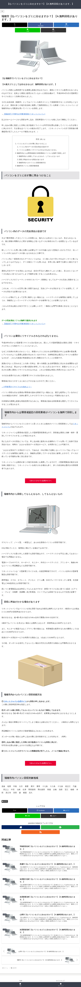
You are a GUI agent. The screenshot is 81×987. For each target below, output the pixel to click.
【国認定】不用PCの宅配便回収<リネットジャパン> (24, 114)
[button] (53, 30)
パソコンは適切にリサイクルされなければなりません (38, 150)
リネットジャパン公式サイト (14, 701)
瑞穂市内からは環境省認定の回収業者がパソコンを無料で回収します (41, 153)
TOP (20, 981)
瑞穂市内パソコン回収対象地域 (28, 166)
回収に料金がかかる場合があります (31, 159)
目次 (37, 139)
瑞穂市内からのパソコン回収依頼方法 (32, 162)
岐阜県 (5, 801)
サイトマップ (60, 981)
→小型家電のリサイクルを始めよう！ (17, 387)
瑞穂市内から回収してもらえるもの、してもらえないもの (39, 156)
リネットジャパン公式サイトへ (40, 481)
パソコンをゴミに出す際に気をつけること (32, 143)
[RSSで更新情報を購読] (40, 832)
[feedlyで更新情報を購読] (60, 827)
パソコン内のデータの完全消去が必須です (34, 147)
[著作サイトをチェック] (21, 827)
